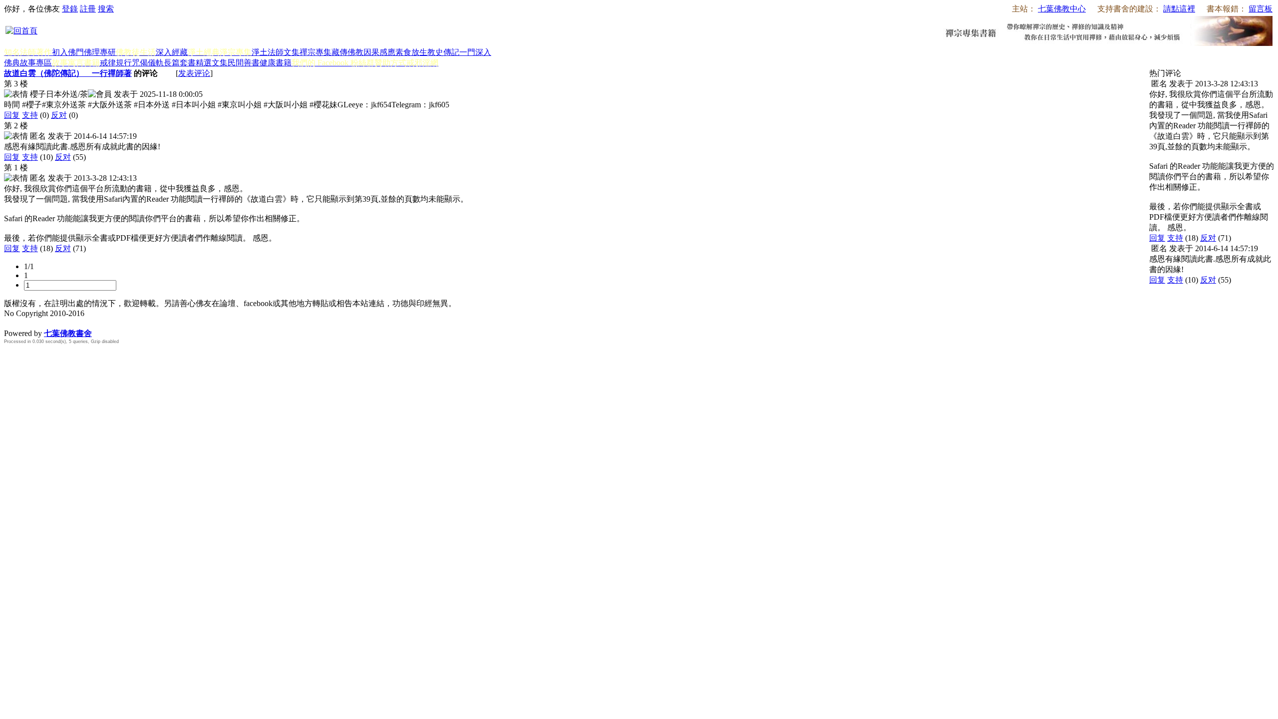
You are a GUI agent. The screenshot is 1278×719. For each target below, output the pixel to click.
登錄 (70, 8)
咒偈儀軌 (148, 62)
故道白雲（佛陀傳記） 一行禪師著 (68, 73)
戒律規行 (116, 62)
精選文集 (212, 62)
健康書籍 (276, 62)
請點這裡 (1179, 8)
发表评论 (194, 73)
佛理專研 (100, 52)
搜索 (106, 8)
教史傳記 (443, 52)
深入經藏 (172, 52)
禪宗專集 (315, 52)
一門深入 (475, 52)
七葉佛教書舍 (68, 333)
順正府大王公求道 (54, 323)
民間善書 (244, 62)
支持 (30, 115)
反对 (59, 115)
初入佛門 (68, 52)
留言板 (1261, 8)
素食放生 (411, 52)
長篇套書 (180, 62)
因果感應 (379, 52)
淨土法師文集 (276, 52)
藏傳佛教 (347, 52)
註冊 (88, 8)
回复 (12, 115)
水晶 (12, 323)
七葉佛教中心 (1062, 8)
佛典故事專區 (28, 62)
